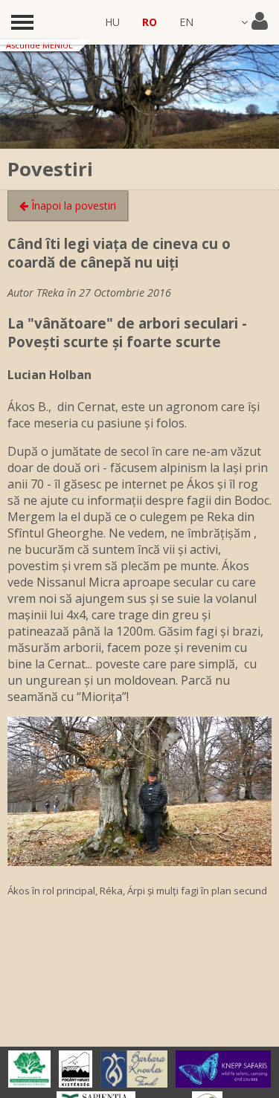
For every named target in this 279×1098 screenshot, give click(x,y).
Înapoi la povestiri (72, 205)
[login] (254, 22)
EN (186, 22)
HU (112, 22)
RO (149, 22)
